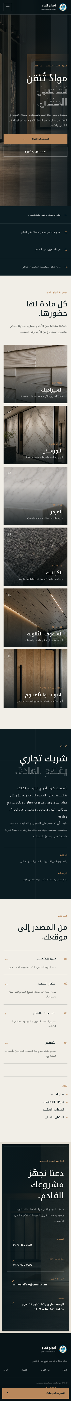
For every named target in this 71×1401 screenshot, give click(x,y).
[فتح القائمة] (8, 7)
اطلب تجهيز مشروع (35, 151)
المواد (65, 1370)
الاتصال (24, 1370)
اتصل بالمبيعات (35, 1393)
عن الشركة (45, 1370)
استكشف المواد (35, 139)
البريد (6, 1370)
